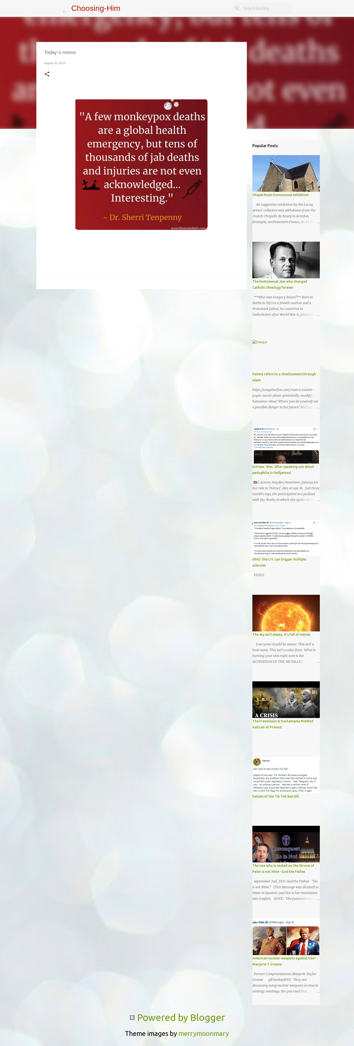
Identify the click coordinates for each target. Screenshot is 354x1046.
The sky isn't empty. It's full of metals (281, 634)
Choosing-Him (95, 8)
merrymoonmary (203, 1033)
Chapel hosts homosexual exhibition (280, 195)
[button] (47, 74)
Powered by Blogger (180, 1017)
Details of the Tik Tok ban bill (275, 796)
